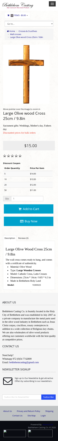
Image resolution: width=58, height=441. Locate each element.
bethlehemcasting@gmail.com (24, 362)
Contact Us (17, 415)
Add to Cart (30, 209)
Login (43, 415)
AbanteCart (48, 424)
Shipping (49, 411)
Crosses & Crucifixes (28, 31)
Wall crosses (15, 34)
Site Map (32, 415)
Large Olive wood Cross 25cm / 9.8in (26, 37)
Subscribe (48, 397)
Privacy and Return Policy (28, 411)
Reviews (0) (23, 238)
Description (9, 238)
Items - (19, 15)
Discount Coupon (11, 163)
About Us (7, 411)
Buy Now (30, 221)
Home (12, 31)
